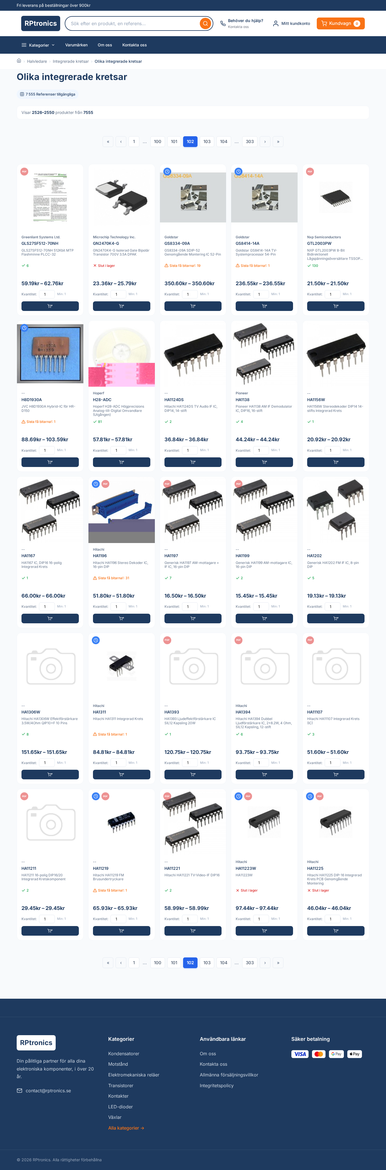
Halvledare (37, 61)
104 (223, 141)
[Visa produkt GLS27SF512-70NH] (50, 239)
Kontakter (118, 1096)
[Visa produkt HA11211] (50, 864)
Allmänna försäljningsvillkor (229, 1075)
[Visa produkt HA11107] (336, 708)
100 (157, 141)
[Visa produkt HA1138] (264, 396)
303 (250, 141)
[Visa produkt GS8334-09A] (193, 239)
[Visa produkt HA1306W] (50, 708)
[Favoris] (75, 172)
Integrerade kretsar (71, 61)
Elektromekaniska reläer (133, 1075)
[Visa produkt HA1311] (121, 708)
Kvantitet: (29, 294)
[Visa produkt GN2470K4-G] (121, 239)
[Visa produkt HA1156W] (336, 396)
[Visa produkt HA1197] (193, 552)
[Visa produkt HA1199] (264, 552)
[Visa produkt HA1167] (50, 552)
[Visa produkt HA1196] (121, 552)
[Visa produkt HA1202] (336, 552)
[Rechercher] (205, 23)
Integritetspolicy (217, 1085)
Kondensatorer (123, 1053)
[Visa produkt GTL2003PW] (336, 239)
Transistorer (120, 1085)
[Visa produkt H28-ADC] (121, 396)
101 (174, 141)
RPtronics (41, 23)
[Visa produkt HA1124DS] (193, 396)
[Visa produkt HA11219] (121, 864)
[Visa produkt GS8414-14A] (264, 239)
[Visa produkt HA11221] (193, 864)
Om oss (105, 44)
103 (207, 141)
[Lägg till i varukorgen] (50, 306)
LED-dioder (120, 1107)
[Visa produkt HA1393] (193, 708)
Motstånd (118, 1064)
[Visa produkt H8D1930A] (50, 396)
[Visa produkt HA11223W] (264, 864)
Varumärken (76, 44)
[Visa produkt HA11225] (336, 864)
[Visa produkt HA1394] (264, 708)
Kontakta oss (134, 44)
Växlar (115, 1117)
